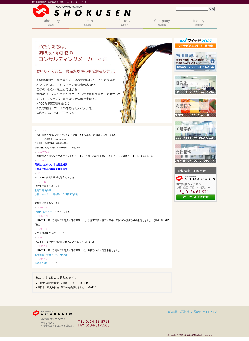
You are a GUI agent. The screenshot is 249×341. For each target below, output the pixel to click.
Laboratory (50, 23)
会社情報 (172, 311)
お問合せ (196, 311)
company (161, 23)
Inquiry (198, 23)
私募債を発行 (42, 263)
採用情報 (184, 311)
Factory (124, 23)
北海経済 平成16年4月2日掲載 (51, 254)
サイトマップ (210, 311)
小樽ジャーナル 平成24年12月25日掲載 (56, 194)
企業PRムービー (43, 211)
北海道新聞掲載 (43, 190)
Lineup (87, 23)
